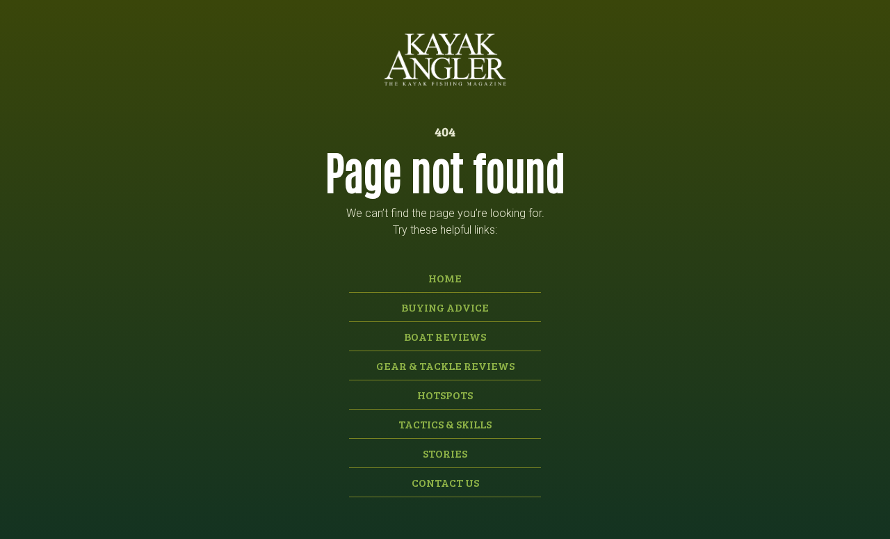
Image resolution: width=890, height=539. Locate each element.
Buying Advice (445, 307)
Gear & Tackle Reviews (445, 365)
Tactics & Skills (445, 424)
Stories (445, 453)
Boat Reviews (445, 336)
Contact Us (445, 482)
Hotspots (445, 394)
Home (445, 278)
